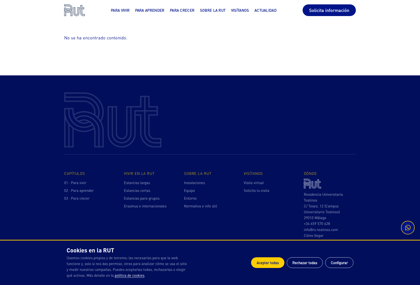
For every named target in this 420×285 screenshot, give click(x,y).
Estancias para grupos (141, 198)
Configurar (339, 262)
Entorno (190, 198)
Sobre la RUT (213, 10)
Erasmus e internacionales (145, 206)
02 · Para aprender (79, 190)
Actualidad (265, 10)
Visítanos (240, 10)
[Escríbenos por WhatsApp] (408, 227)
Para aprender (150, 10)
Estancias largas (137, 182)
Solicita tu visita (256, 190)
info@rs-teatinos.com (321, 229)
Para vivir (120, 10)
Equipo (189, 190)
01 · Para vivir (75, 182)
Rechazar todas (304, 262)
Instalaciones (194, 182)
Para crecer (182, 10)
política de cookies (129, 275)
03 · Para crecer (76, 198)
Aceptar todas (268, 262)
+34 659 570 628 (317, 223)
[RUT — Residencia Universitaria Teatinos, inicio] (74, 10)
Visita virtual (254, 182)
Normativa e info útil (200, 206)
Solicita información (329, 10)
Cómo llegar (314, 235)
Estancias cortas (137, 190)
